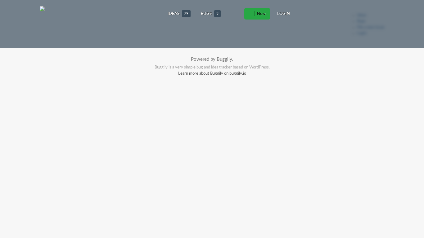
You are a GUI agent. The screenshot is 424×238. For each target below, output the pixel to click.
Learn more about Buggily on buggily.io (212, 74)
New (260, 14)
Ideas (178, 14)
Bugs (210, 14)
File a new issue (370, 27)
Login (283, 14)
